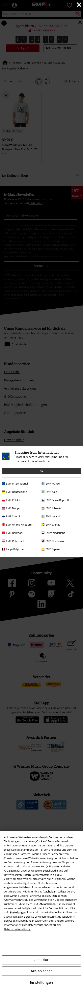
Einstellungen (41, 982)
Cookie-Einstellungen (21, 920)
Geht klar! (41, 960)
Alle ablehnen (42, 971)
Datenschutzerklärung (17, 929)
